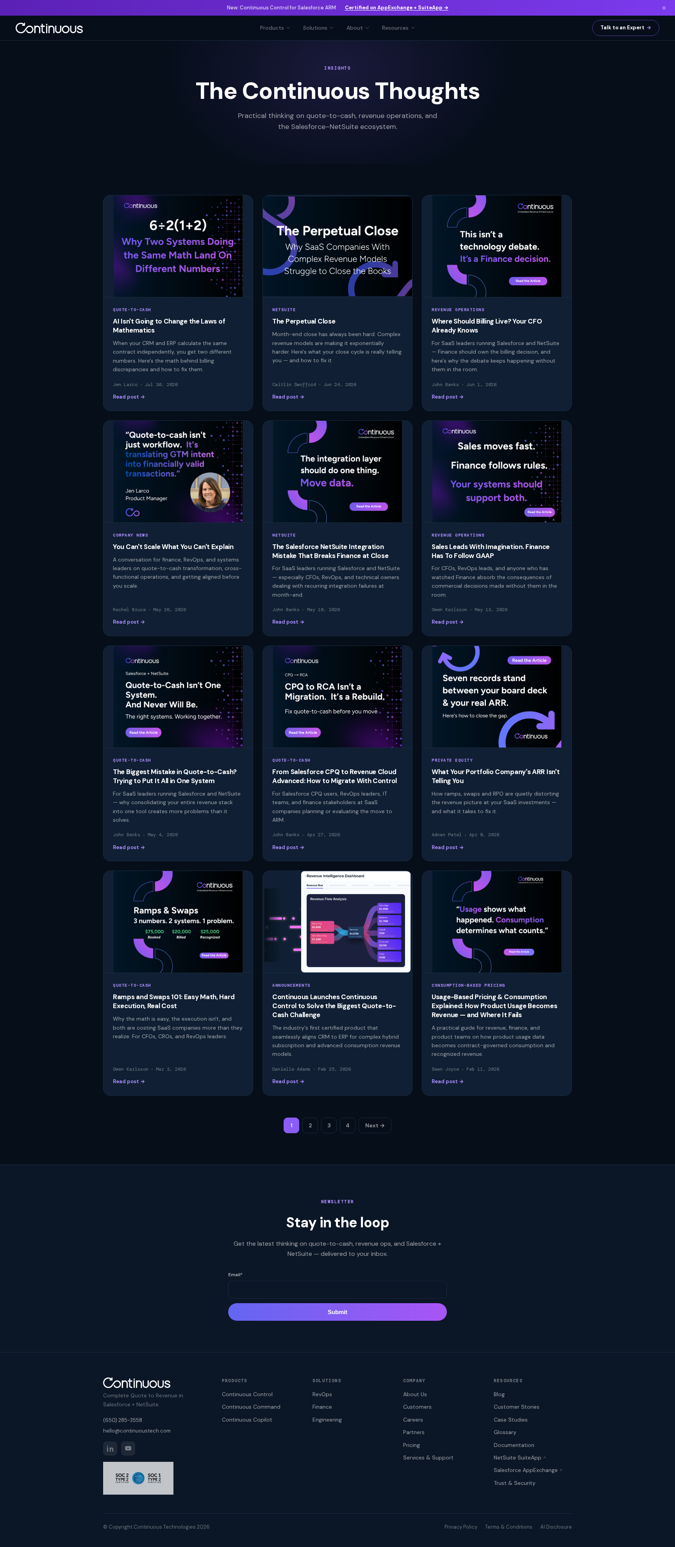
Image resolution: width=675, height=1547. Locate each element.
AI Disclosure (556, 1527)
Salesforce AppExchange (526, 1470)
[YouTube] (128, 1448)
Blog (499, 1394)
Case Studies (511, 1419)
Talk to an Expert (622, 27)
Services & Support (428, 1457)
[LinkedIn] (110, 1448)
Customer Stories (516, 1406)
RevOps (322, 1394)
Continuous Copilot (247, 1419)
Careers (413, 1419)
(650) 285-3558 (122, 1420)
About (354, 27)
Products (272, 27)
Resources (395, 27)
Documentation (514, 1445)
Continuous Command (251, 1406)
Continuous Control (247, 1394)
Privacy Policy (461, 1527)
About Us (415, 1394)
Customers (417, 1406)
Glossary (505, 1432)
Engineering (327, 1419)
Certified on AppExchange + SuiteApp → (396, 7)
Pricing (411, 1445)
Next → (375, 1125)
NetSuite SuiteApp (517, 1457)
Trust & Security (515, 1482)
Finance (322, 1406)
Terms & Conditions (508, 1527)
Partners (414, 1432)
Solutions (315, 27)
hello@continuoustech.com (137, 1430)
